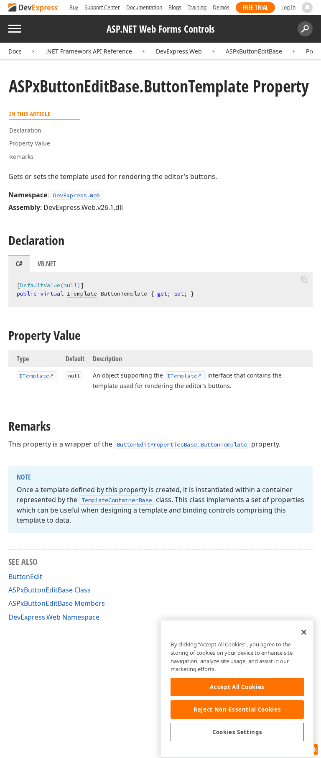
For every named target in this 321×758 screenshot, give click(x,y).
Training (197, 7)
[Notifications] (307, 7)
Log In (288, 7)
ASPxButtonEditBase (254, 51)
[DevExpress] (33, 8)
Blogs (174, 7)
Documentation (144, 7)
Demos (221, 7)
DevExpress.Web (179, 51)
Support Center (102, 7)
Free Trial (255, 7)
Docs (15, 51)
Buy (73, 7)
